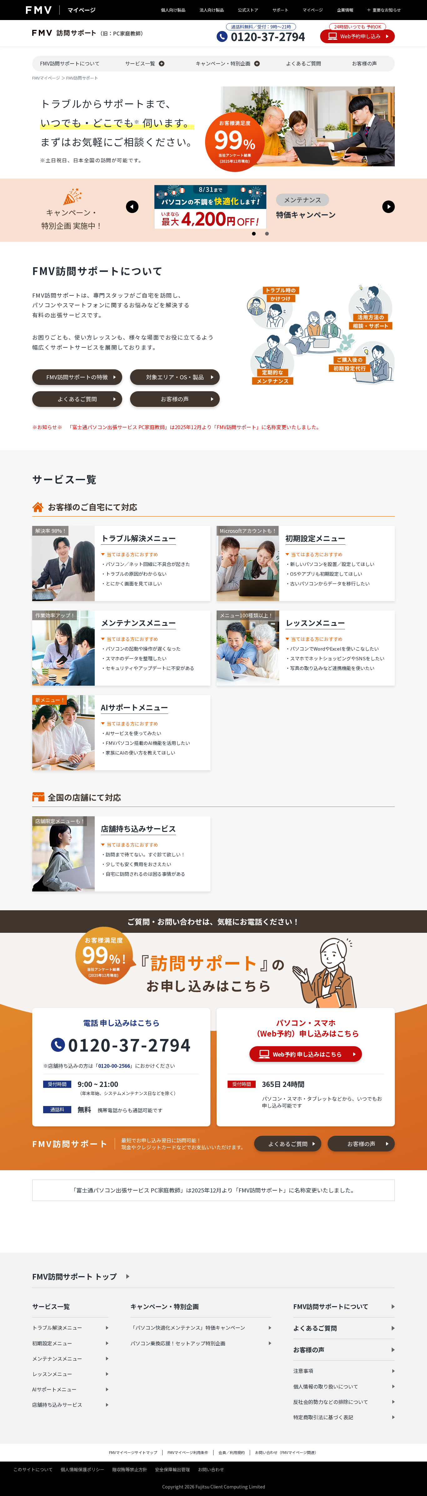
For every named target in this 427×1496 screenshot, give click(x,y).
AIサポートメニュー (54, 1389)
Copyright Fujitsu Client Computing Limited (213, 1486)
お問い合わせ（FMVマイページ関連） (286, 1452)
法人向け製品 (211, 10)
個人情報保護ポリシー (82, 1469)
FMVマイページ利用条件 (188, 1452)
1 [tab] (254, 234)
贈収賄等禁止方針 (129, 1469)
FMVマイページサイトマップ (133, 1452)
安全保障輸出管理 (172, 1469)
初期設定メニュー (52, 1343)
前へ (132, 206)
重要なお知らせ (387, 10)
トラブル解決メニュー (57, 1327)
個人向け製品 (173, 10)
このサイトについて (33, 1469)
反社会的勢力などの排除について (330, 1401)
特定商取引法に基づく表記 (323, 1417)
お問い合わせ (211, 1469)
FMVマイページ (46, 78)
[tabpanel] (260, 207)
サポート (280, 10)
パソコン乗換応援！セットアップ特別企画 (177, 1343)
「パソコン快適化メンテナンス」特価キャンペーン (187, 1327)
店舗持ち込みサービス (57, 1404)
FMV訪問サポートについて (331, 1306)
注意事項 (303, 1370)
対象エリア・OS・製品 (175, 377)
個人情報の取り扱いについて (325, 1386)
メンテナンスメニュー (57, 1358)
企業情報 (345, 10)
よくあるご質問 (77, 399)
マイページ (313, 10)
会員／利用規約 (232, 1452)
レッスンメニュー (52, 1374)
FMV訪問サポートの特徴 (77, 377)
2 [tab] (267, 234)
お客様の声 (175, 399)
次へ (388, 206)
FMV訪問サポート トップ (74, 1276)
